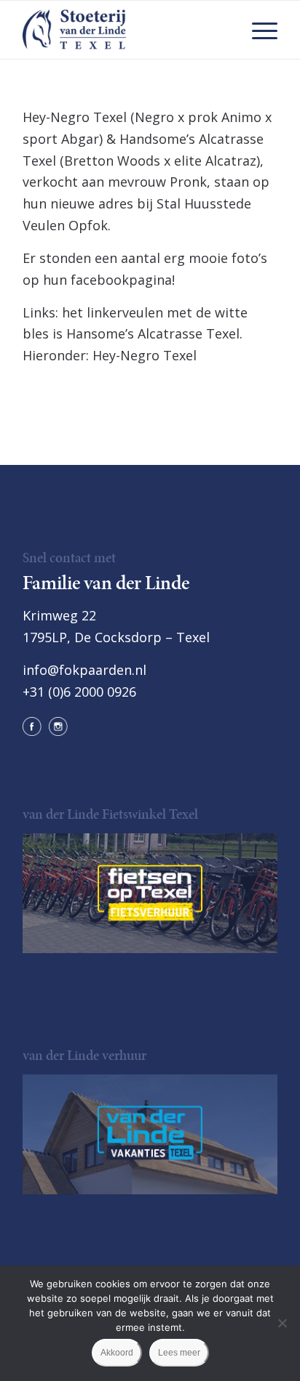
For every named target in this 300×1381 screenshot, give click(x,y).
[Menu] (257, 30)
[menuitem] (257, 30)
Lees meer (179, 1353)
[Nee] (282, 1323)
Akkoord (116, 1353)
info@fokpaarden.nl (84, 670)
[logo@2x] (124, 30)
